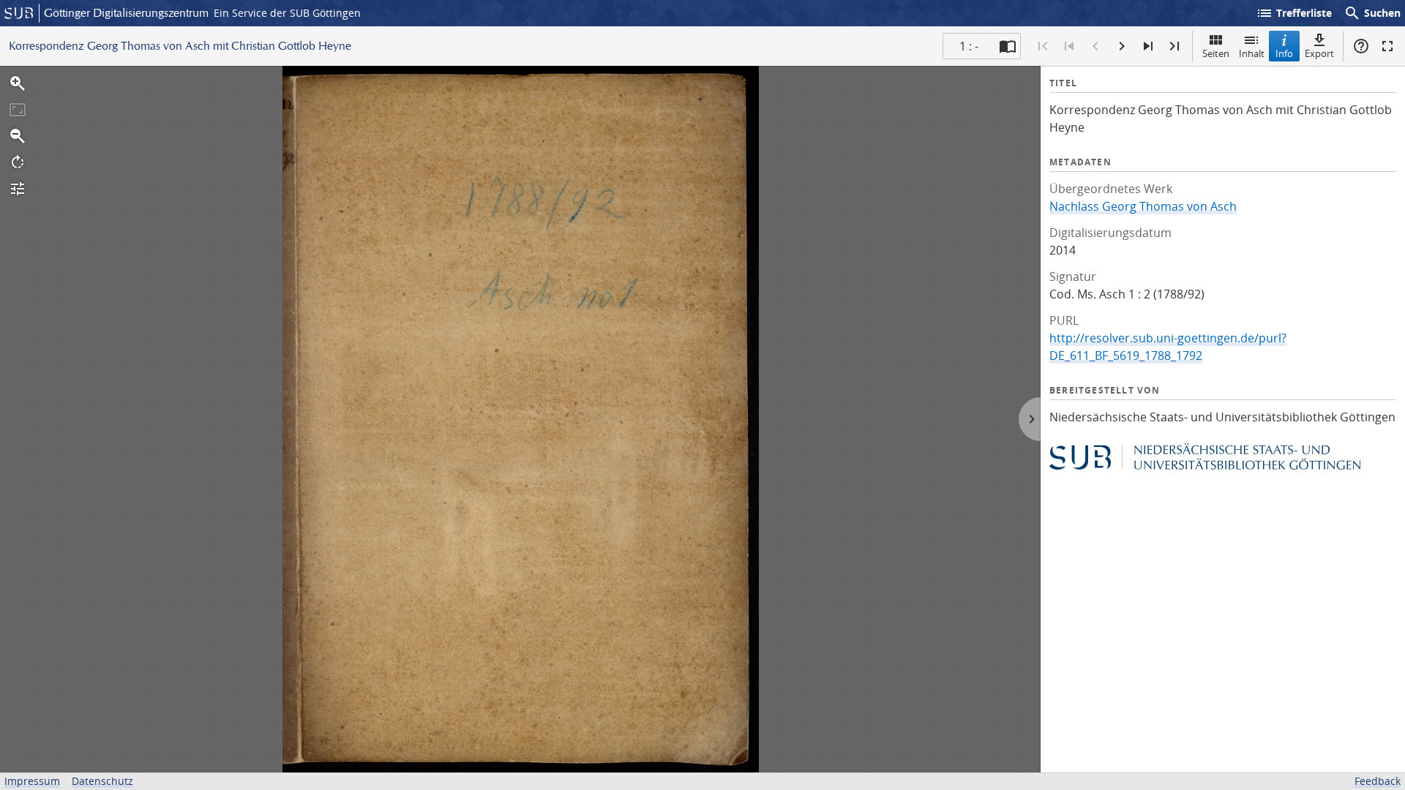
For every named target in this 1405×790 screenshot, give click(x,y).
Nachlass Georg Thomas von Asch (1143, 206)
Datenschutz (102, 781)
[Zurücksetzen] (17, 110)
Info (1284, 53)
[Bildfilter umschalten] (17, 189)
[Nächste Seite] (1122, 46)
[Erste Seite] (1043, 46)
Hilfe (1361, 46)
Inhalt (1251, 53)
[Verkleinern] (17, 136)
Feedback (1378, 781)
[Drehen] (17, 162)
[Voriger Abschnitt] (1069, 46)
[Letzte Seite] (1174, 46)
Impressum (32, 781)
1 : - (968, 46)
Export (1319, 53)
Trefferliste (1294, 13)
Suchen (1372, 13)
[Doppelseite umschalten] (1007, 46)
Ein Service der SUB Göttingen (287, 13)
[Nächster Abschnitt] (1148, 46)
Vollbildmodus (1387, 46)
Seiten (1215, 53)
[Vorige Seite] (1095, 46)
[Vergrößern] (17, 83)
